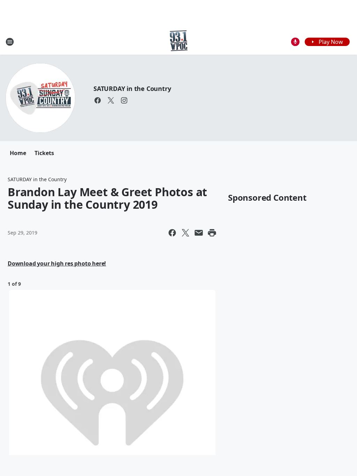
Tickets (44, 153)
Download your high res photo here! (57, 263)
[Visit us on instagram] (124, 100)
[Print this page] (212, 233)
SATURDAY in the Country (132, 88)
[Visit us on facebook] (97, 100)
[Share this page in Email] (199, 233)
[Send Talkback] (295, 42)
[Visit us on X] (111, 100)
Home (18, 153)
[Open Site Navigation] (10, 42)
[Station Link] (179, 41)
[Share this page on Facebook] (172, 233)
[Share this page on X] (185, 233)
